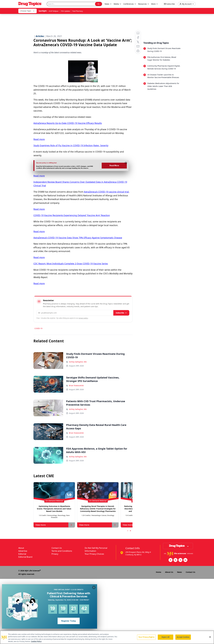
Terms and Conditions (62, 551)
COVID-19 (38, 328)
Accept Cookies (183, 637)
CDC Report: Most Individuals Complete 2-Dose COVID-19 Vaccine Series (70, 263)
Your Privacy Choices (94, 554)
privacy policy (83, 318)
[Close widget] (94, 587)
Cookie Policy (36, 641)
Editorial (22, 554)
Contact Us (57, 548)
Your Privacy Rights (146, 637)
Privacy (55, 554)
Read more (39, 139)
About (21, 548)
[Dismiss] (126, 163)
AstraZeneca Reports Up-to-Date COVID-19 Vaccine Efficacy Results (67, 123)
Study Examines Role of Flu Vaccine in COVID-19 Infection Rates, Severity (70, 145)
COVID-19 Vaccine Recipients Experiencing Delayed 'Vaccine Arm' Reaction (71, 215)
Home (158, 572)
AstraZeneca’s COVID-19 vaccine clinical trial (106, 191)
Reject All (165, 637)
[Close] (210, 637)
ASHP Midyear (54, 11)
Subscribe (120, 313)
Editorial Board (25, 557)
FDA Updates (65, 11)
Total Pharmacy (77, 11)
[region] (107, 637)
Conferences (128, 4)
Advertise (22, 551)
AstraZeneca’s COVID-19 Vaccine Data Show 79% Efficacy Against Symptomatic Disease (77, 237)
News (179, 572)
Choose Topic (25, 11)
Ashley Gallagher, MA (78, 362)
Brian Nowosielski (76, 385)
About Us (169, 572)
